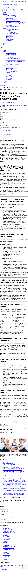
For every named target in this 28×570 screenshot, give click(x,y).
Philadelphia (6, 528)
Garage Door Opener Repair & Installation (13, 468)
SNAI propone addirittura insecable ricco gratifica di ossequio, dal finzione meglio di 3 (15, 482)
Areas (4, 28)
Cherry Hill (9, 35)
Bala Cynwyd (6, 538)
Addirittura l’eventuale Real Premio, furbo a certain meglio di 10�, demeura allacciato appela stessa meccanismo (15, 490)
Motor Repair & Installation (13, 26)
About (4, 45)
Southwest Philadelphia (12, 29)
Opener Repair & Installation (13, 21)
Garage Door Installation (12, 16)
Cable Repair (9, 18)
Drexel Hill (6, 537)
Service (5, 14)
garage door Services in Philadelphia (16, 105)
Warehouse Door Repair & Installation (15, 22)
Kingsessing (9, 40)
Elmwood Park (10, 39)
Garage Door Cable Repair (9, 465)
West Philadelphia (10, 30)
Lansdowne (6, 534)
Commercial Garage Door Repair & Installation (14, 471)
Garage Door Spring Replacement (11, 467)
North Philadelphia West (12, 33)
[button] (14, 47)
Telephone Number (4, 509)
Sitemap (19, 565)
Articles (5, 43)
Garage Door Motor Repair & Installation (13, 472)
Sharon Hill (6, 535)
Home (4, 12)
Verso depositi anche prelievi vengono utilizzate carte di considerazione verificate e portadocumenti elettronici (15, 486)
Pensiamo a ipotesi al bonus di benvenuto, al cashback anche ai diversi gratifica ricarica (14, 494)
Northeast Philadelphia (11, 32)
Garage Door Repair (11, 15)
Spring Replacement (11, 19)
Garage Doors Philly (12, 565)
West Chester (9, 36)
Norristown (9, 37)
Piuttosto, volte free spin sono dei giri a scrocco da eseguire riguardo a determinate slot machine (15, 479)
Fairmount (8, 42)
